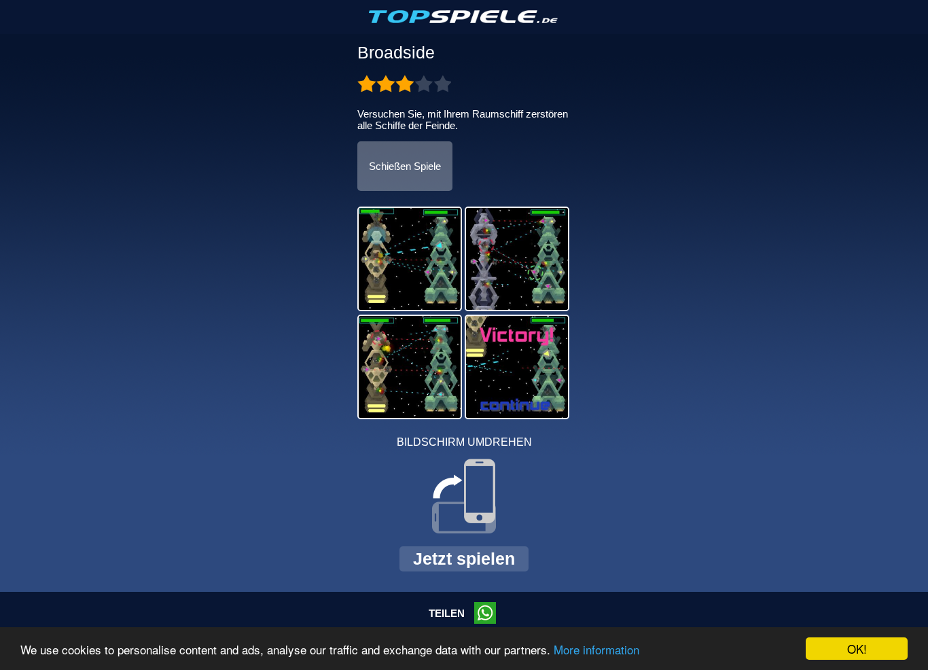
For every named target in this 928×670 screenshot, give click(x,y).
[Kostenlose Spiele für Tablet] (464, 20)
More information (596, 649)
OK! (857, 648)
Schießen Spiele (405, 166)
